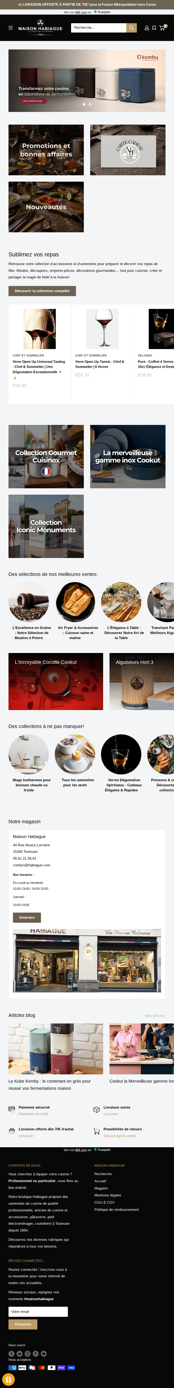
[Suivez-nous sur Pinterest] (36, 1354)
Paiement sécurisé (33, 1114)
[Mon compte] (147, 28)
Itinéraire (27, 918)
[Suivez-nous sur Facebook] (11, 1354)
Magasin (101, 1188)
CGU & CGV (104, 1202)
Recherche (103, 1174)
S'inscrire (23, 1324)
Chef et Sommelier (28, 355)
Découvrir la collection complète (42, 291)
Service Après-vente (120, 1136)
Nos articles (155, 1016)
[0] (162, 27)
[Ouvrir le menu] (10, 27)
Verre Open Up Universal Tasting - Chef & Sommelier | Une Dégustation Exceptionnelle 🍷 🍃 (39, 369)
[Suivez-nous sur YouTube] (44, 1354)
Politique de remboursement (116, 1210)
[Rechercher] (131, 28)
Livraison (111, 1114)
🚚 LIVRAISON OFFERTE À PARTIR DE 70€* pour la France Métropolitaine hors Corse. (87, 4)
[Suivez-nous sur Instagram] (28, 1354)
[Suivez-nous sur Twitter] (19, 1354)
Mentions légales (107, 1195)
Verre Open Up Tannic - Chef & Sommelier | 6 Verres (99, 364)
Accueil (100, 1181)
